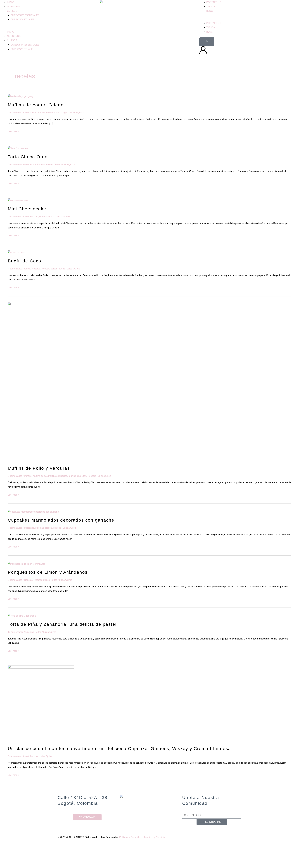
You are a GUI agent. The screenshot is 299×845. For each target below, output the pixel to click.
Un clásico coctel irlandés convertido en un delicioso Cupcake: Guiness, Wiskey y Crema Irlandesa (119, 748)
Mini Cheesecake (27, 208)
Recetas (33, 216)
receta (32, 164)
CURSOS (12, 11)
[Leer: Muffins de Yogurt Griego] (21, 96)
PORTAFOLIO (213, 2)
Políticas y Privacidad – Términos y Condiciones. (144, 837)
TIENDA (210, 6)
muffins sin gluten (77, 476)
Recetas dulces (45, 164)
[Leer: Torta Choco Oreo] (18, 148)
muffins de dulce (46, 112)
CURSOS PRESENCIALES (25, 15)
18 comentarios (16, 632)
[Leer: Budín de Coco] (16, 252)
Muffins (33, 112)
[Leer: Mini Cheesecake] (18, 200)
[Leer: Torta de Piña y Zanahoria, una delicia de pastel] (22, 615)
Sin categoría (62, 112)
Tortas (57, 164)
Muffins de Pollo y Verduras (39, 468)
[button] (50, 27)
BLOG (209, 11)
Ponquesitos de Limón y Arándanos (48, 572)
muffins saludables (57, 476)
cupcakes (29, 527)
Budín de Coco (24, 261)
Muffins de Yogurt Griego (36, 104)
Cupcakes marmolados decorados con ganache (61, 520)
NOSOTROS (14, 6)
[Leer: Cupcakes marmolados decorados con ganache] (33, 511)
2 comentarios (15, 476)
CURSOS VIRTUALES (22, 19)
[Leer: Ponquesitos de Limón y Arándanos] (26, 563)
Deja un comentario (18, 112)
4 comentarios (15, 268)
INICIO (10, 2)
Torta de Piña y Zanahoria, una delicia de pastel (62, 624)
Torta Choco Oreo (28, 156)
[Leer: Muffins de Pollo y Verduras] (61, 381)
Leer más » (13, 131)
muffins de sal (40, 476)
